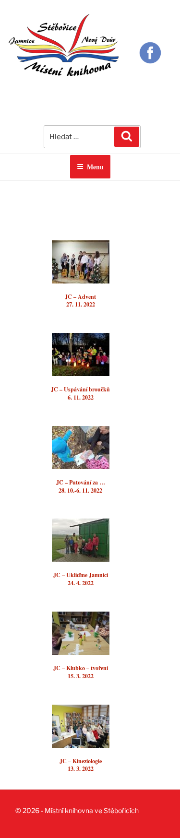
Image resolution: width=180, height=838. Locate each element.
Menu (95, 167)
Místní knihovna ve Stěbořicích (92, 810)
